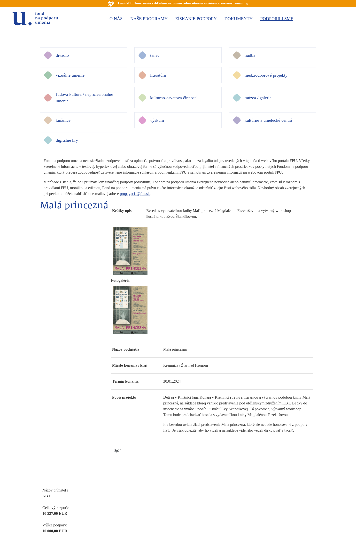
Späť (117, 450)
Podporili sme (276, 18)
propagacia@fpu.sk (135, 194)
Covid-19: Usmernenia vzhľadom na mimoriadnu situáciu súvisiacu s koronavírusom (180, 3)
